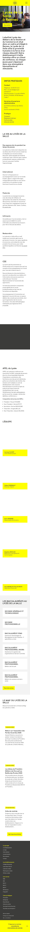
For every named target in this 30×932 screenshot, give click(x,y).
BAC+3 (4, 885)
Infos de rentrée (9, 122)
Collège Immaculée (7, 864)
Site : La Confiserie (7, 917)
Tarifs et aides (8, 120)
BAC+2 (4, 883)
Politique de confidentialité (8, 915)
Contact (5, 858)
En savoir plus (7, 207)
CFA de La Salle (6, 873)
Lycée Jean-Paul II (7, 866)
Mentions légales (6, 913)
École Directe (6, 902)
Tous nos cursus (8, 688)
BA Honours (5, 889)
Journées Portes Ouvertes (9, 906)
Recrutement (6, 856)
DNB (4, 878)
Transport (7, 116)
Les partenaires (6, 854)
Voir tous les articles (14, 834)
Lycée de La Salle (7, 868)
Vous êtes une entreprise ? (9, 908)
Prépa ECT (5, 891)
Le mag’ (5, 850)
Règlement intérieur (10, 118)
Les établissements (7, 847)
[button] (26, 3)
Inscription (7, 25)
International (6, 852)
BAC (4, 881)
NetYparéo (5, 899)
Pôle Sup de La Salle (7, 871)
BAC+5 (4, 887)
